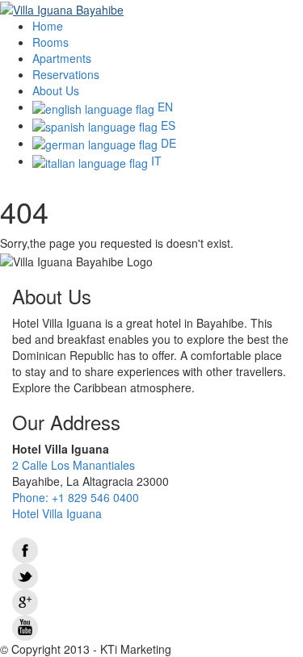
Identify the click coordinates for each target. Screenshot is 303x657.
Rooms (50, 42)
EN (163, 106)
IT (155, 161)
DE (167, 143)
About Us (55, 90)
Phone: (75, 497)
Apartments (61, 58)
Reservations (65, 74)
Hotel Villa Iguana (57, 513)
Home (47, 26)
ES (166, 125)
